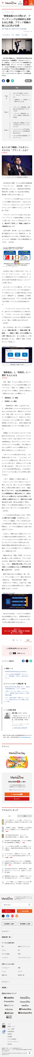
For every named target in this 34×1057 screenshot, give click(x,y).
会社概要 (10, 1036)
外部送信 (10, 1044)
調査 (19, 968)
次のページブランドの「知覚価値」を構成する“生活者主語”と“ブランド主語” (17, 631)
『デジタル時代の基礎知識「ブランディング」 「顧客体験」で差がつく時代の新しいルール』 (17, 676)
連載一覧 (4, 975)
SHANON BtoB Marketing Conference (16, 671)
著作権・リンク (11, 1026)
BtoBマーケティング (24, 946)
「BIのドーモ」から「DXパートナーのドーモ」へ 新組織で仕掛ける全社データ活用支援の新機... (17, 693)
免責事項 (10, 1034)
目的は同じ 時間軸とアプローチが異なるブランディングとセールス (21, 124)
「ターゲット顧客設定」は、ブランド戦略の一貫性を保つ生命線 (21, 115)
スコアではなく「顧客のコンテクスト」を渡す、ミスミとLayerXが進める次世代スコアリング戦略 (18, 855)
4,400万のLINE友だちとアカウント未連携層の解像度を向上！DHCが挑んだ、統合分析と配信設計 (18, 863)
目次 (17, 88)
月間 (24, 816)
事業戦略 (17, 35)
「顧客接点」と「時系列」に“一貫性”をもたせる (21, 100)
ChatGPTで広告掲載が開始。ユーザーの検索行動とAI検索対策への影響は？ (18, 841)
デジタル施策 (5, 954)
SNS (19, 954)
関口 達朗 (11, 29)
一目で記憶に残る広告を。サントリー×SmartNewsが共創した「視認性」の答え (17, 836)
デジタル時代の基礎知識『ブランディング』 (21, 136)
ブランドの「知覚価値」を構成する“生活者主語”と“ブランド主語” (21, 109)
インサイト (5, 957)
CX (19, 950)
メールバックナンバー (18, 790)
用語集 (4, 987)
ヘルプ (9, 1024)
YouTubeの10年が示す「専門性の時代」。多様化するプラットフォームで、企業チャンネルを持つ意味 (18, 870)
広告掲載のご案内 (9, 924)
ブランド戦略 (24, 35)
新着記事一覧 (6, 937)
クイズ (20, 971)
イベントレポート (6, 35)
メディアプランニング (24, 957)
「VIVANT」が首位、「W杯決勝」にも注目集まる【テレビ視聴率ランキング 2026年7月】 (18, 828)
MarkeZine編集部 (20, 29)
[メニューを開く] (2, 2)
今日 (9, 816)
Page (6, 112)
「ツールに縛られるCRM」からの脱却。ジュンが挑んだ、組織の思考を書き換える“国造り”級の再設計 (18, 848)
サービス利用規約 (12, 1039)
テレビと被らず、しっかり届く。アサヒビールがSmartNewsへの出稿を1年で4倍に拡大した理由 (18, 822)
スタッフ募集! (11, 1029)
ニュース (5, 931)
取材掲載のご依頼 (25, 924)
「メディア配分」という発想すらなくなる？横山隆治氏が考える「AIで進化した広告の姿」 (18, 882)
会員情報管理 (11, 1031)
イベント (5, 982)
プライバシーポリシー (13, 1041)
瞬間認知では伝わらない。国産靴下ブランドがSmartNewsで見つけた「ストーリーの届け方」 (18, 877)
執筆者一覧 (21, 975)
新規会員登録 (17, 794)
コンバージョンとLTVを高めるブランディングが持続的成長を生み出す (21, 131)
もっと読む (7, 701)
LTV (13, 35)
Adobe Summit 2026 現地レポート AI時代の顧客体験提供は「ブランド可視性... (17, 687)
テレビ (4, 950)
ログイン (18, 799)
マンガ (4, 971)
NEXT (28, 640)
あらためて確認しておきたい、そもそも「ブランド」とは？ (21, 95)
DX (2, 946)
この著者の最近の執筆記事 (19, 728)
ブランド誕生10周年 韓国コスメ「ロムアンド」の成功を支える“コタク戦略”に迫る (17, 698)
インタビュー (5, 968)
